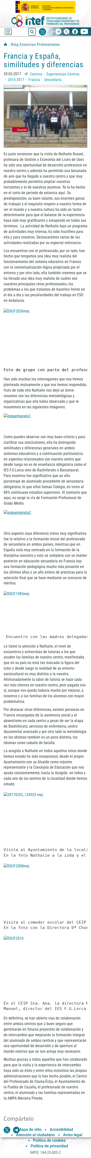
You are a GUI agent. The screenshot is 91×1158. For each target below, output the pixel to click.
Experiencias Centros (62, 74)
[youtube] (84, 31)
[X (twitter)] (67, 31)
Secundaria (53, 79)
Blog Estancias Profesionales (35, 44)
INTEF (5, 44)
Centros (36, 74)
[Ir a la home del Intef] (45, 21)
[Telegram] (58, 31)
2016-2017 (16, 79)
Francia (34, 79)
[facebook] (75, 31)
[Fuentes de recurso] (42, 31)
